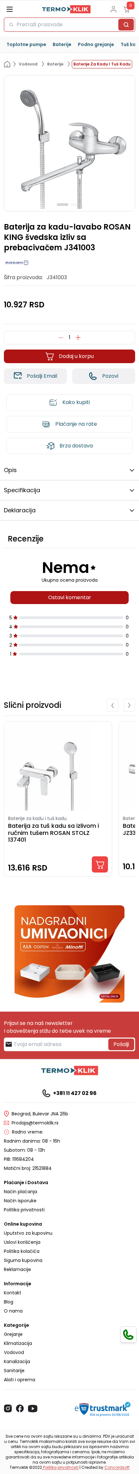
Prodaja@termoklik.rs (35, 1123)
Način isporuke (20, 1200)
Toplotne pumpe (26, 44)
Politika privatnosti (24, 1210)
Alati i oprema (19, 1379)
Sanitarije (14, 1370)
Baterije (62, 44)
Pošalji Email (42, 376)
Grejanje (13, 1334)
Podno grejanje (96, 44)
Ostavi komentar (69, 597)
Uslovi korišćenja (22, 1242)
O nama (13, 1311)
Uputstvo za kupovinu (28, 1233)
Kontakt (12, 1293)
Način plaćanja (20, 1191)
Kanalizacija (17, 1361)
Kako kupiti (76, 402)
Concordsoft (117, 1467)
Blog (8, 1302)
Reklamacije (17, 1269)
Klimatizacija (18, 1343)
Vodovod (14, 1352)
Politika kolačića (21, 1251)
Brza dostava (76, 445)
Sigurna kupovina (23, 1260)
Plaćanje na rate (76, 424)
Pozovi (110, 376)
